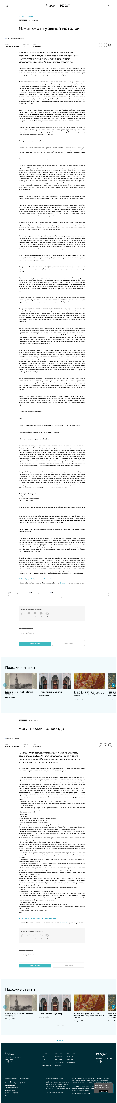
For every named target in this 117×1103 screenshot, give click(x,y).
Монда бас (103, 1091)
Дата (37, 45)
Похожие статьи (20, 667)
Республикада (71, 1062)
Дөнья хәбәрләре (49, 579)
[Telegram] (105, 45)
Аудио (43, 1062)
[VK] (7, 1061)
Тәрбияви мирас (59, 1062)
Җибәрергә (68, 644)
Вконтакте (63, 583)
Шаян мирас (70, 1056)
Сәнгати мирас (71, 1053)
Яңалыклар (30, 16)
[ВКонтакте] (100, 45)
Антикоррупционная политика (54, 1092)
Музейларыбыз (59, 1056)
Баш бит (21, 16)
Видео (43, 1059)
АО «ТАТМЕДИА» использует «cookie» (82, 1086)
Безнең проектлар (46, 1065)
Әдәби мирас (23, 20)
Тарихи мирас (59, 1053)
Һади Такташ (24, 918)
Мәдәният (70, 1059)
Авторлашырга (35, 643)
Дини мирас (58, 1065)
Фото (42, 1056)
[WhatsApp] (110, 45)
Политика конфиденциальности (81, 1093)
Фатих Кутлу (24, 579)
